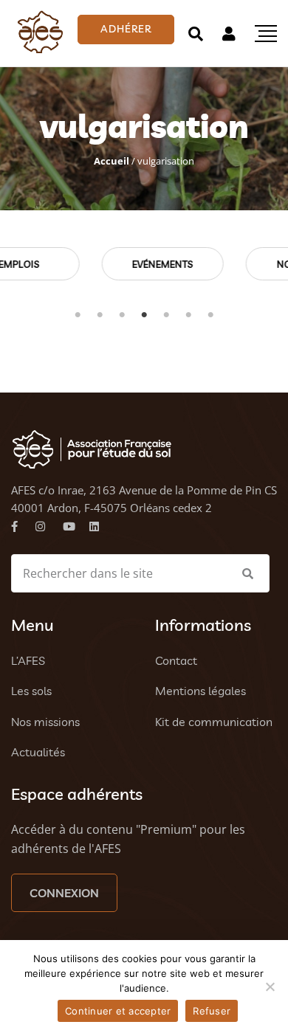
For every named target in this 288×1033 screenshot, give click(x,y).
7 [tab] (210, 315)
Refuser (211, 1011)
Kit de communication (213, 721)
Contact (176, 660)
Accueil (111, 160)
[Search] (195, 34)
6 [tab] (188, 315)
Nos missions (45, 721)
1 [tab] (77, 315)
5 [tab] (166, 315)
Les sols (31, 690)
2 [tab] (99, 315)
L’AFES (28, 660)
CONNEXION (64, 892)
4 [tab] (144, 315)
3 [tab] (121, 315)
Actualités (38, 751)
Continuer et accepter (118, 1011)
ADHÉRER (125, 28)
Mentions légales (200, 690)
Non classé (194, 264)
